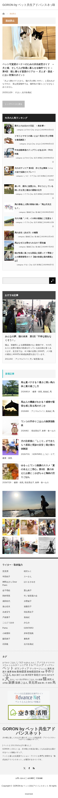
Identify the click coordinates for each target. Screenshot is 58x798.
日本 (23, 675)
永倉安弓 (6, 612)
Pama (5, 628)
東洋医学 (29, 675)
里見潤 (5, 571)
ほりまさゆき (29, 582)
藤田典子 (6, 639)
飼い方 (45, 683)
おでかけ (27, 130)
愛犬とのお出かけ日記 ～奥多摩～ (30, 126)
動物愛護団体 (33, 671)
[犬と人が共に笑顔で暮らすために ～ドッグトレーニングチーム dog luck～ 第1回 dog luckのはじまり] (29, 504)
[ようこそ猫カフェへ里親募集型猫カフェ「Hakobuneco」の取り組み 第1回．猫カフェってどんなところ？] (29, 527)
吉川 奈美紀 (38, 158)
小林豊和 (6, 633)
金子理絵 (6, 590)
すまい (18, 92)
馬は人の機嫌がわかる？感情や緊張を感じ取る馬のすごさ (38, 404)
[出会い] (47, 545)
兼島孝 (27, 639)
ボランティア (22, 668)
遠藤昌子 (28, 606)
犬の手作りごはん (27, 679)
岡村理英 (6, 596)
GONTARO (37, 454)
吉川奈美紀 (27, 92)
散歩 (14, 675)
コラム (5, 665)
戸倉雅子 (6, 617)
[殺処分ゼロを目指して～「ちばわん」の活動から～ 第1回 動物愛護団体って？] (47, 527)
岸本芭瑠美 (29, 633)
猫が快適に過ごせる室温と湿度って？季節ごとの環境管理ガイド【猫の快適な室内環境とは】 (34, 257)
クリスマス (50, 663)
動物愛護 (21, 671)
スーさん (28, 576)
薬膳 (11, 682)
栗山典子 (28, 590)
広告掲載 (39, 778)
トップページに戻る (13, 104)
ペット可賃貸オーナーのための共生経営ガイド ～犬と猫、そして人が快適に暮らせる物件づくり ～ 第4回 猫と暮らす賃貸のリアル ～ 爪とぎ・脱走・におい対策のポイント (29, 69)
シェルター (14, 665)
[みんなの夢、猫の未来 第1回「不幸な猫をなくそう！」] (10, 545)
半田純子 (6, 576)
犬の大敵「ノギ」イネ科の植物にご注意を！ (34, 218)
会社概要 (30, 778)
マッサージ (35, 668)
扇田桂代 (6, 601)
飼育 (50, 683)
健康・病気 (37, 392)
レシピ (44, 669)
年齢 (42, 672)
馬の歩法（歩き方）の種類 (26, 232)
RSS (34, 768)
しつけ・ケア (28, 176)
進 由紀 (38, 212)
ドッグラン (49, 665)
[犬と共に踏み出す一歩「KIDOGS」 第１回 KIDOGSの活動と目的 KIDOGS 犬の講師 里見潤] (10, 527)
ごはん (13, 662)
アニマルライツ (22, 359)
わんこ (33, 663)
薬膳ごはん (21, 682)
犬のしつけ (14, 679)
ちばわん (27, 663)
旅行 (18, 675)
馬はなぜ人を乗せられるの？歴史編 (30, 243)
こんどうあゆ (8, 622)
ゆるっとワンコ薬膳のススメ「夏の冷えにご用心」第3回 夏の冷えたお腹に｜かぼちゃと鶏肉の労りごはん (38, 471)
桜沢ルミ (28, 571)
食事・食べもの (48, 431)
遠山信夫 (6, 606)
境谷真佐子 (36, 431)
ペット (8, 668)
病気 (49, 679)
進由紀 (28, 212)
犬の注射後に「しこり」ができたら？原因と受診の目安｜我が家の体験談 (38, 445)
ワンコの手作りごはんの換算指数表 (38, 423)
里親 (39, 683)
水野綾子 (28, 601)
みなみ (37, 130)
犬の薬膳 (38, 679)
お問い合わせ (20, 778)
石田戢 (5, 644)
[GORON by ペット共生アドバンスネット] (29, 4)
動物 (14, 671)
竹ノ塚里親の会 (36, 359)
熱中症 (44, 675)
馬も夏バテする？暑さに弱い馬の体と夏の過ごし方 (38, 384)
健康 (9, 671)
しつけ (19, 662)
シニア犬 (24, 665)
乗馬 (50, 668)
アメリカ (41, 662)
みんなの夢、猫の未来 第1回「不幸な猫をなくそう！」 (28, 338)
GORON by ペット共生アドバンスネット (29, 730)
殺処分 (37, 675)
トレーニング (36, 665)
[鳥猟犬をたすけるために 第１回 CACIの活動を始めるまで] (29, 545)
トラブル (26, 194)
